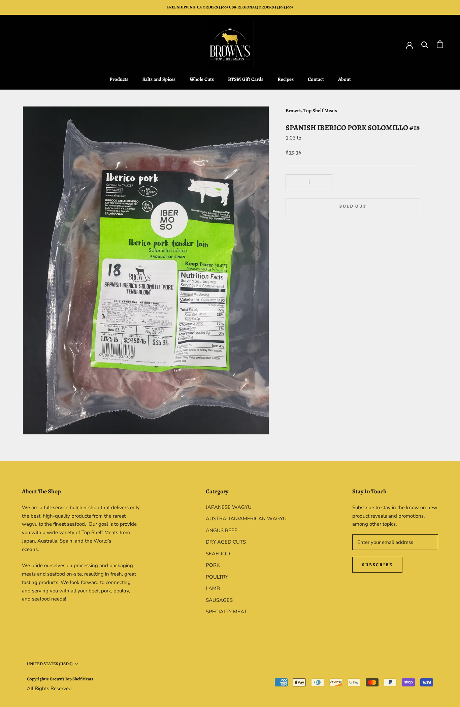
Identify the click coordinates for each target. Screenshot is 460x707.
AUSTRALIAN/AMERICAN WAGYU (246, 518)
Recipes (285, 79)
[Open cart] (440, 44)
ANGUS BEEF (221, 530)
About (344, 79)
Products (118, 79)
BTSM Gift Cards (245, 79)
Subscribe (377, 564)
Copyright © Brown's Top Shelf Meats (60, 679)
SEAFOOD (218, 553)
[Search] (424, 44)
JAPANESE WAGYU (229, 507)
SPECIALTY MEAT (226, 611)
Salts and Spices (158, 79)
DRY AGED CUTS (226, 542)
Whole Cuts (202, 79)
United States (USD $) (50, 664)
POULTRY (217, 577)
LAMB (213, 588)
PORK (213, 565)
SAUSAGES (219, 600)
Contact (316, 79)
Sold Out (352, 206)
